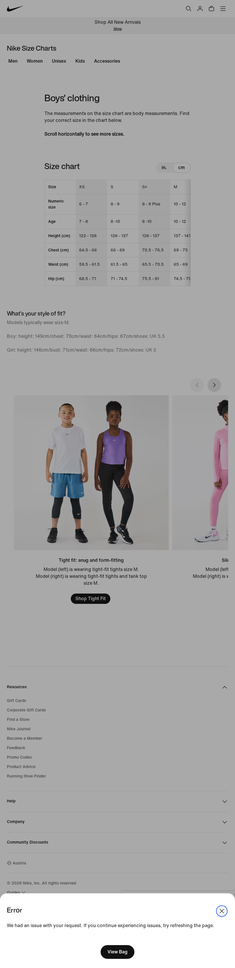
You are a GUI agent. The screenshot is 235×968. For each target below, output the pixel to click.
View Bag (117, 951)
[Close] (222, 911)
